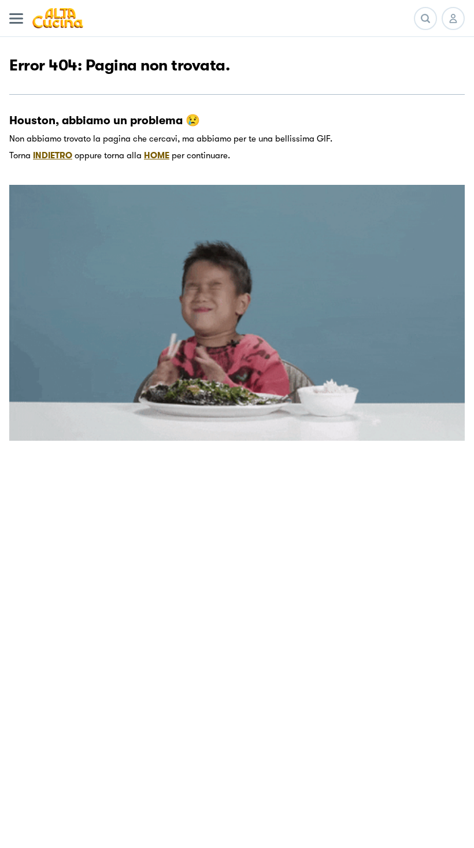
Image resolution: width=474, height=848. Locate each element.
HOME (156, 155)
